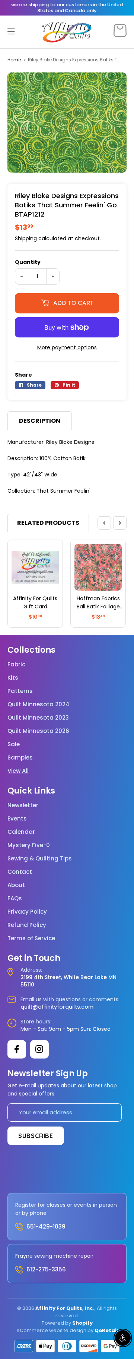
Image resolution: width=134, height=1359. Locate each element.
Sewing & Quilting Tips (39, 858)
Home (14, 60)
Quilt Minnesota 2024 (38, 704)
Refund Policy (26, 925)
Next (120, 523)
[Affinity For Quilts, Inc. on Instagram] (39, 1049)
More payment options (67, 347)
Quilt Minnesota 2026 (38, 731)
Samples (20, 757)
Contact (19, 872)
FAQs (14, 898)
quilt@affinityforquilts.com (56, 1006)
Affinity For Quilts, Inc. (65, 1308)
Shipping (26, 238)
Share (23, 374)
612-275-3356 (46, 1269)
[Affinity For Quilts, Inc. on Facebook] (16, 1049)
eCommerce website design (51, 1330)
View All (18, 771)
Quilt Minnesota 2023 (38, 717)
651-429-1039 (46, 1226)
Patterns (20, 691)
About (16, 885)
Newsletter (22, 805)
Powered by (57, 1322)
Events (17, 818)
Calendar (21, 832)
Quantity (28, 262)
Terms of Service (31, 938)
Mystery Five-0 (28, 845)
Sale (13, 744)
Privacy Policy (27, 911)
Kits (12, 678)
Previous (104, 523)
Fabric (16, 664)
